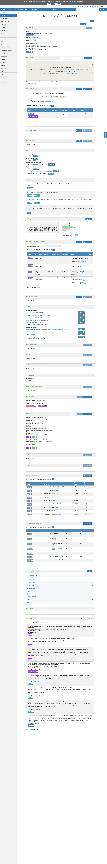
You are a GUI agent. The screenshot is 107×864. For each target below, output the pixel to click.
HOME (15, 9)
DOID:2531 (83, 261)
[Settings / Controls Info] (92, 70)
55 (52, 265)
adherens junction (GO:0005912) (34, 312)
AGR (28, 436)
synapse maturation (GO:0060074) (34, 334)
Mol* (36, 83)
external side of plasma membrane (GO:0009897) (38, 315)
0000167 (56, 490)
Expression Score (87, 483)
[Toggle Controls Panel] (92, 66)
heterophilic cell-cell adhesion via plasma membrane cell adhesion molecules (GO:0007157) (47, 329)
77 (52, 271)
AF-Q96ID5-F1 (57, 81)
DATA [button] (40, 9)
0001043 (56, 497)
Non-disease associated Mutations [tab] (51, 246)
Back (92, 20)
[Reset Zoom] (92, 62)
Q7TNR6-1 (44, 439)
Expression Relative (77, 483)
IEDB (29, 634)
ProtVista (79, 89)
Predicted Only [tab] (54, 96)
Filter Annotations (38, 253)
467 (35, 40)
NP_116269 (38, 45)
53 (52, 257)
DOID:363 (80, 257)
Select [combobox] (73, 413)
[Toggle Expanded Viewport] (92, 68)
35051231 (36, 632)
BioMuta (30, 257)
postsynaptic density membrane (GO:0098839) (37, 320)
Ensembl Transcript (31, 405)
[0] (103, 9)
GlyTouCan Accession (53, 109)
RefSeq (35, 160)
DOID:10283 (82, 274)
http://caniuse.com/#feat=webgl (69, 73)
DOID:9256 (82, 266)
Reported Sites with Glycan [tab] (33, 97)
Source (29, 110)
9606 (45, 49)
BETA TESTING (85, 6)
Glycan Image (64, 110)
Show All (89, 571)
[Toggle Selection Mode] (92, 72)
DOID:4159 (79, 277)
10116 (46, 434)
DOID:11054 (85, 258)
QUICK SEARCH (29, 9)
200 (36, 622)
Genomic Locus (46, 253)
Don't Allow (57, 3)
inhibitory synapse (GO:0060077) (34, 317)
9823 (43, 423)
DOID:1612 (61, 556)
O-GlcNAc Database (32, 116)
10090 (44, 446)
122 (52, 277)
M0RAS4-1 (44, 428)
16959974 (36, 709)
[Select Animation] (28, 62)
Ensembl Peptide (42, 405)
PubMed (30, 113)
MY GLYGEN (76, 6)
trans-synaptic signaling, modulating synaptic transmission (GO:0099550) (43, 337)
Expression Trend (70, 531)
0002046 (58, 507)
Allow (49, 3)
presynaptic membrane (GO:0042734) (35, 322)
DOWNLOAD (90, 24)
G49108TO (53, 113)
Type (45, 110)
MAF (90, 254)
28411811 (36, 669)
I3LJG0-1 (44, 417)
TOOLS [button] (45, 9)
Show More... (30, 209)
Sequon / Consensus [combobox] (68, 235)
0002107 (53, 510)
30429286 (36, 643)
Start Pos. (53, 253)
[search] (98, 9)
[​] (69, 233)
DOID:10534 (82, 279)
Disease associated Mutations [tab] (34, 246)
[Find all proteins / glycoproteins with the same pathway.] (33, 380)
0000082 (63, 486)
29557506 (36, 657)
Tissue (45, 484)
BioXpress (29, 534)
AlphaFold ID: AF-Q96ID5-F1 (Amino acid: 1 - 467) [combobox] (70, 58)
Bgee (29, 487)
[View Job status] (101, 9)
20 (36, 105)
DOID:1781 (61, 559)
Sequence (64, 254)
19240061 (36, 695)
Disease (72, 254)
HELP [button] (50, 9)
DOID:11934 (85, 265)
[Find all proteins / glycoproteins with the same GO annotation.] (42, 313)
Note (81, 110)
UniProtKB (29, 51)
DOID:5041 (83, 283)
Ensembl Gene (30, 35)
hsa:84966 (30, 380)
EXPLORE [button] (20, 9)
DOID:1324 (79, 272)
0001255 (59, 503)
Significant (82, 531)
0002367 (58, 514)
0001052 (55, 500)
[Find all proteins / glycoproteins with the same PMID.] (39, 632)
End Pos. (58, 253)
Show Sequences (87, 397)
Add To (82, 24)
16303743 (36, 723)
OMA (28, 425)
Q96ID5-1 (39, 39)
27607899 (36, 681)
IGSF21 (34, 31)
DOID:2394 (81, 260)
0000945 (55, 493)
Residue (73, 110)
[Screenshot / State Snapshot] (92, 64)
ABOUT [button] (55, 9)
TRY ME (36, 9)
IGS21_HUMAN (36, 37)
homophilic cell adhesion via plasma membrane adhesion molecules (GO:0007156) (45, 332)
